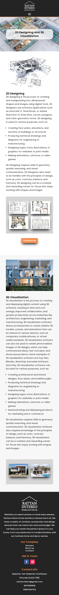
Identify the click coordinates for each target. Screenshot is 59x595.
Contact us (29, 240)
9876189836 (29, 585)
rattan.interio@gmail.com (29, 581)
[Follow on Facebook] (26, 561)
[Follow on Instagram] (32, 561)
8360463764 (29, 589)
